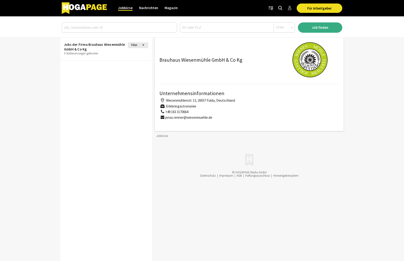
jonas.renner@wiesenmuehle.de (188, 117)
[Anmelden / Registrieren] (289, 8)
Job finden (320, 27)
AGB (239, 176)
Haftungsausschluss (257, 176)
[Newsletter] (271, 8)
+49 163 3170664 (176, 112)
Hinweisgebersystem (286, 176)
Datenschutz (208, 176)
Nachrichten (148, 8)
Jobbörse (125, 8)
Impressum (226, 176)
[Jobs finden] (280, 8)
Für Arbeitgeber (319, 8)
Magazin (171, 8)
